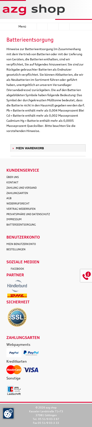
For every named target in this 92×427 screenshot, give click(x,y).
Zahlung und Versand (21, 187)
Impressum (14, 219)
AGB (9, 198)
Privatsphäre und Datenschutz (28, 214)
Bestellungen (15, 249)
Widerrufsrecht (18, 203)
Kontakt (12, 182)
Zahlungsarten (17, 193)
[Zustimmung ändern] (8, 413)
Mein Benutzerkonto (21, 244)
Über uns (12, 177)
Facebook (17, 268)
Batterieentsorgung (21, 224)
